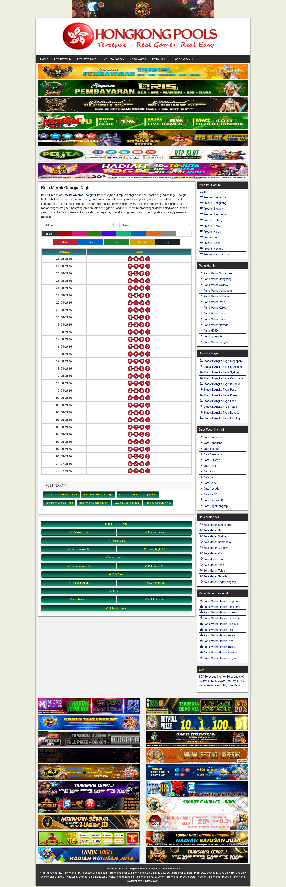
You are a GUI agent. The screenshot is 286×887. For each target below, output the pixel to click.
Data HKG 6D (210, 680)
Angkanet (72, 876)
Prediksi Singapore (214, 197)
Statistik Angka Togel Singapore (223, 361)
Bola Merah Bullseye (215, 547)
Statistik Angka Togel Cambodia (223, 378)
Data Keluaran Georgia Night (61, 494)
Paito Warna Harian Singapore (221, 601)
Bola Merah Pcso (213, 553)
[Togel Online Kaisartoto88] (89, 838)
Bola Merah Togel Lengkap (219, 582)
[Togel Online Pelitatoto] (143, 154)
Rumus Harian (156, 532)
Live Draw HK (62, 59)
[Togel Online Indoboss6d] (197, 706)
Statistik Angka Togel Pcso (219, 389)
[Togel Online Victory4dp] (89, 722)
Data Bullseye (211, 460)
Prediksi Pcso (211, 225)
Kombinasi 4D (80, 599)
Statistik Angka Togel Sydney (221, 372)
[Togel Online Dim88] (143, 88)
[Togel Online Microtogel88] (89, 706)
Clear (49, 234)
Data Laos (209, 477)
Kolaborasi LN (155, 599)
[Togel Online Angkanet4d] (197, 805)
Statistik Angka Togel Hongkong (223, 366)
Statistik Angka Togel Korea (220, 395)
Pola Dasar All (156, 566)
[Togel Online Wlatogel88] (89, 805)
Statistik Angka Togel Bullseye (221, 384)
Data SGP (166, 872)
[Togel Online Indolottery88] (197, 788)
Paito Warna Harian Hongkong (221, 606)
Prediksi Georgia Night (158, 502)
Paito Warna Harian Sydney (220, 612)
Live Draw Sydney (113, 59)
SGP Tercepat (207, 676)
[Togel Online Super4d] (143, 104)
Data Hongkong (212, 442)
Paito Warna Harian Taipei (219, 646)
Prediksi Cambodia (214, 214)
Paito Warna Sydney (215, 284)
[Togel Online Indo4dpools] (89, 855)
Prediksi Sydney (213, 208)
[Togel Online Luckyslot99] (197, 722)
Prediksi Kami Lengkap (217, 254)
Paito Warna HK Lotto (177, 876)
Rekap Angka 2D (118, 557)
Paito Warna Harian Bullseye (220, 623)
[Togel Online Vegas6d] (89, 755)
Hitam (168, 242)
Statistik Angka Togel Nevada (221, 412)
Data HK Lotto (198, 876)
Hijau (116, 242)
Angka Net (56, 872)
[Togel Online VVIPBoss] (143, 71)
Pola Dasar (118, 574)
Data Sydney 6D (213, 500)
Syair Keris (234, 685)
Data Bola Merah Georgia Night (81, 195)
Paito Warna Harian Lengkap (220, 658)
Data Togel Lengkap (215, 506)
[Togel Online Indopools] (197, 822)
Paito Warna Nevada (215, 325)
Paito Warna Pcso (214, 302)
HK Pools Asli (151, 880)
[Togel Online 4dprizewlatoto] (89, 822)
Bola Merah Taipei (214, 570)
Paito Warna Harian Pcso (218, 629)
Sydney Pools (86, 876)
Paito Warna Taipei (214, 319)
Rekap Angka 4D (80, 566)
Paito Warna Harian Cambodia (221, 618)
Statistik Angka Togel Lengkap (222, 418)
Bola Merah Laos (213, 564)
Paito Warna (138, 59)
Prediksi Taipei (212, 243)
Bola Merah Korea (214, 559)
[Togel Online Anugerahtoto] (197, 772)
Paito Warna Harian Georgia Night (137, 494)
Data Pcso (209, 465)
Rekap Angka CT (80, 549)
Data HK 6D (210, 494)
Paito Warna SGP (140, 872)
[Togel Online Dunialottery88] (197, 755)
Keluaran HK (206, 685)
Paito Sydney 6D (184, 59)
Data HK (155, 872)
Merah (65, 242)
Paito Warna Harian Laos (218, 641)
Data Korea (210, 471)
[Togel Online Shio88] (197, 838)
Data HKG (225, 680)
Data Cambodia (213, 454)
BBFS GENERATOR (118, 524)
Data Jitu (237, 680)
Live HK (203, 192)
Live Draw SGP (86, 59)
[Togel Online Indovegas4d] (197, 855)
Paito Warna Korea (214, 307)
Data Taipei (210, 483)
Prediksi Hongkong (214, 203)
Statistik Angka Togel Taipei (220, 406)
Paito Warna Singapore (217, 273)
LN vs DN (118, 591)
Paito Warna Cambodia (217, 290)
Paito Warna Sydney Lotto (149, 876)
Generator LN (80, 532)
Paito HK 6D (159, 59)
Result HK (220, 685)
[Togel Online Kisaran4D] (143, 121)
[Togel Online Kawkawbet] (89, 739)
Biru (91, 242)
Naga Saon (100, 872)
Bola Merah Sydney (215, 536)
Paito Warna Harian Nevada (220, 652)
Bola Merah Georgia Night (66, 187)
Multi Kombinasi (155, 582)
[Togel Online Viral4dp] (143, 171)
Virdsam (44, 872)
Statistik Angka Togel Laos (219, 401)
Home (44, 59)
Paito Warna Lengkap (216, 342)
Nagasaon (87, 872)
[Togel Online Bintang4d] (89, 788)
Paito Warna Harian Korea (219, 635)
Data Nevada (211, 488)
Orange (142, 242)
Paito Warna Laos (214, 313)
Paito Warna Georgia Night (98, 494)
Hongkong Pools (104, 876)
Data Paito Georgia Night (59, 502)
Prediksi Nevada (213, 248)
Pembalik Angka (80, 582)
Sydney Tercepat (227, 676)
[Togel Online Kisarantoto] (143, 138)
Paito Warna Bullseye (216, 296)
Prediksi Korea (212, 231)
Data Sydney (211, 448)
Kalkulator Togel (118, 608)
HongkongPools (124, 876)
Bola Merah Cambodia (217, 542)
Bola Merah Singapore (217, 524)
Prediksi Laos (211, 237)
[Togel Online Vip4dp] (197, 739)
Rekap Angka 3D (155, 549)
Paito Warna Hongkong (217, 279)
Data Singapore (213, 437)
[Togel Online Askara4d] (89, 772)
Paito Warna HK (71, 872)
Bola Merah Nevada (215, 576)
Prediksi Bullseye (213, 220)
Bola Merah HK (212, 530)
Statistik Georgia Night (127, 502)
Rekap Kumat (118, 540)
